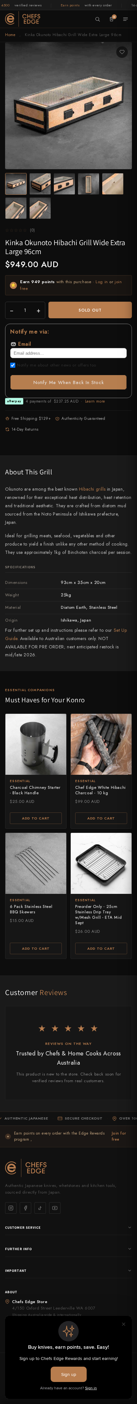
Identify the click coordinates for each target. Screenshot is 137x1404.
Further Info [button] (18, 1249)
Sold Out (90, 310)
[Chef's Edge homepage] (68, 1168)
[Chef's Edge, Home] (22, 18)
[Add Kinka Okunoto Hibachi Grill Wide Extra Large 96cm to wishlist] (122, 52)
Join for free (119, 1136)
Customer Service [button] (23, 1227)
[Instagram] (11, 1208)
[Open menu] (125, 19)
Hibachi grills (92, 489)
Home (10, 35)
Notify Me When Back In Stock (68, 382)
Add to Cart (36, 818)
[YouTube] (55, 1208)
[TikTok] (40, 1208)
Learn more (95, 401)
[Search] (97, 19)
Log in (102, 282)
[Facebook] (25, 1208)
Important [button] (15, 1270)
